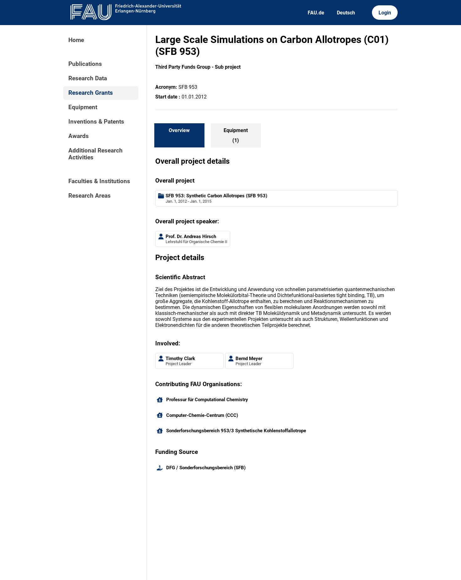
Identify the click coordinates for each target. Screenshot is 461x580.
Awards (78, 136)
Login (385, 13)
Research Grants (90, 92)
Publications (85, 64)
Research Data (87, 78)
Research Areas (89, 195)
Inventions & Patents (96, 121)
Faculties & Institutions (99, 181)
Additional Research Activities (95, 154)
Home (76, 40)
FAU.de (316, 13)
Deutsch (346, 13)
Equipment (82, 107)
